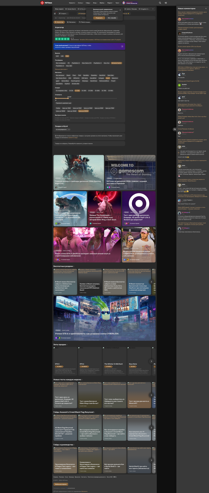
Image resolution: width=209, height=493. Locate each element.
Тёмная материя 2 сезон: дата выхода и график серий (190, 28)
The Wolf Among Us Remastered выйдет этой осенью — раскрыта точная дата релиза (192, 223)
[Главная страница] (46, 3)
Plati (79, 75)
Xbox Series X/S (86, 63)
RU (116, 477)
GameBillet (93, 78)
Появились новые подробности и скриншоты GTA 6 (192, 161)
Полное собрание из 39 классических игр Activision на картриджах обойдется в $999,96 (192, 195)
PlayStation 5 (76, 63)
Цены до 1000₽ (60, 111)
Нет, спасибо (112, 18)
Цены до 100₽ (66, 108)
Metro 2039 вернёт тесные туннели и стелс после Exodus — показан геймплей (191, 208)
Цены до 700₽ (110, 108)
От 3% (71, 90)
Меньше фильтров (61, 69)
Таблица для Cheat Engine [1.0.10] (188, 81)
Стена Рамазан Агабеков (186, 129)
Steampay (85, 81)
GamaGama (59, 83)
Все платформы (60, 63)
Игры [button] (94, 3)
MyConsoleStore (104, 81)
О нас (66, 477)
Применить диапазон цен (63, 103)
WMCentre (76, 78)
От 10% (77, 90)
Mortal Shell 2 (72, 9)
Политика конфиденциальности (97, 477)
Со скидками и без (61, 90)
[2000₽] (68, 98)
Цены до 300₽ (88, 108)
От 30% (90, 90)
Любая (58, 108)
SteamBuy (94, 75)
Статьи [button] (80, 3)
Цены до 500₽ (99, 108)
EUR (57, 56)
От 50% (97, 90)
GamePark (102, 75)
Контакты (84, 477)
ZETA (183, 73)
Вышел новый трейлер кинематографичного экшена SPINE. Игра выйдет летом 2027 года (192, 92)
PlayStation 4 (97, 63)
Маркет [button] (109, 3)
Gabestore (115, 78)
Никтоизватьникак (187, 18)
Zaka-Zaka (110, 75)
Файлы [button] (102, 3)
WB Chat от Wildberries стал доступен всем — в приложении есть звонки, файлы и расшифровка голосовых (192, 68)
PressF (113, 81)
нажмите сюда (72, 137)
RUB (67, 56)
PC (68, 63)
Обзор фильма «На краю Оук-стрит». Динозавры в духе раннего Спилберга (190, 105)
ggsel (57, 81)
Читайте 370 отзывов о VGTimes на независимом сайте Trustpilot (100, 39)
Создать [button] (63, 13)
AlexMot (184, 84)
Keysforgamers (75, 81)
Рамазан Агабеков (187, 109)
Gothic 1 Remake (132, 9)
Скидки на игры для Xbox (62, 120)
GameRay (86, 75)
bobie (183, 146)
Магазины (72, 22)
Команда (71, 477)
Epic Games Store (61, 78)
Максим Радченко (187, 200)
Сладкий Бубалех (187, 32)
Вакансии (77, 477)
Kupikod (67, 83)
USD (62, 56)
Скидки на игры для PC (62, 118)
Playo (74, 75)
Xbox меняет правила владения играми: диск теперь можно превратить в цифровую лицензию (192, 13)
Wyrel (107, 78)
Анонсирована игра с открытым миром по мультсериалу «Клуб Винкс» (191, 180)
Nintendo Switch (116, 63)
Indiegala (101, 78)
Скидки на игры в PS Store (107, 118)
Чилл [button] (117, 3)
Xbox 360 (69, 66)
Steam (68, 75)
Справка (55, 477)
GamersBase (65, 81)
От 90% (111, 90)
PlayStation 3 (60, 66)
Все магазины (60, 75)
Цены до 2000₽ (83, 111)
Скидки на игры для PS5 (92, 118)
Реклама (61, 477)
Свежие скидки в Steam (77, 118)
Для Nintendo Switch (73, 18)
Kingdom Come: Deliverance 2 (150, 9)
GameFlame (93, 81)
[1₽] (55, 98)
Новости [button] (72, 3)
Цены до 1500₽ (72, 111)
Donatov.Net (75, 83)
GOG (70, 78)
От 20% (84, 90)
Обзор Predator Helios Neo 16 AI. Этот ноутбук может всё (192, 117)
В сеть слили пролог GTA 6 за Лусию (189, 46)
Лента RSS (110, 477)
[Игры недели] (152, 8)
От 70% (104, 90)
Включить (85, 491)
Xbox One (106, 63)
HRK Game (85, 78)
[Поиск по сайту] (160, 3)
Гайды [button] (88, 3)
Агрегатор (62, 18)
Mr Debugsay (186, 212)
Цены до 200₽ (77, 108)
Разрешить (99, 18)
